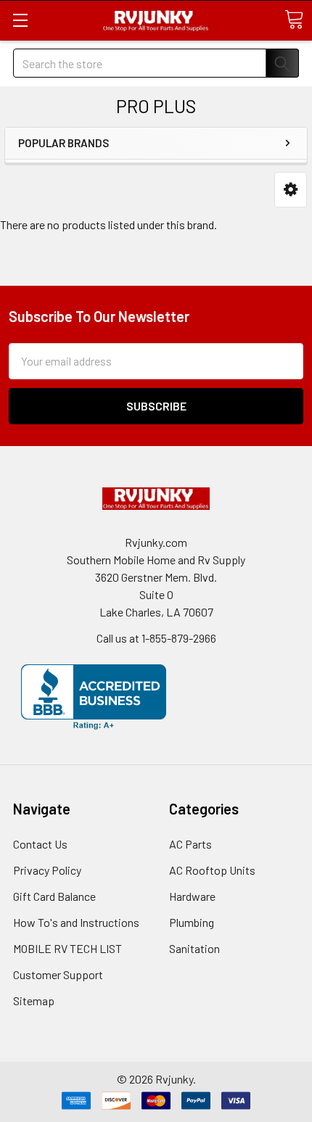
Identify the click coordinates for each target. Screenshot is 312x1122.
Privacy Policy (47, 870)
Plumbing (191, 922)
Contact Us (40, 844)
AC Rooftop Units (212, 870)
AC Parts (190, 844)
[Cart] (294, 19)
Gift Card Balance (54, 896)
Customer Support (58, 974)
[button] (290, 189)
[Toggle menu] (20, 20)
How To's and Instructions (76, 922)
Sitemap (33, 1000)
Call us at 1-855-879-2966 (156, 638)
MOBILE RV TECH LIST (67, 948)
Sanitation (194, 948)
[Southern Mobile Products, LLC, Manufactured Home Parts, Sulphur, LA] (93, 697)
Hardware (192, 896)
